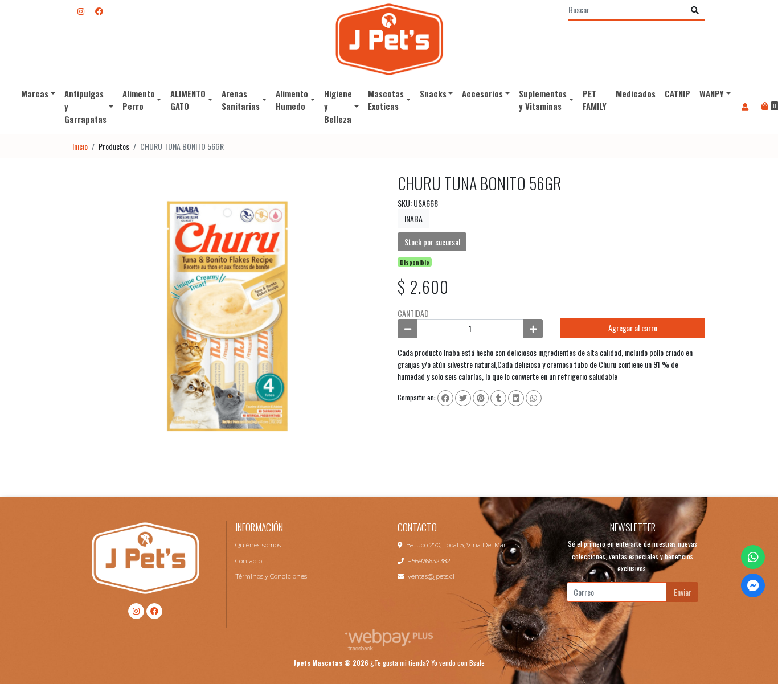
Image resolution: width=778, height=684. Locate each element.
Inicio (80, 146)
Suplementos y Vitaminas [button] (543, 100)
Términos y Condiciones (271, 576)
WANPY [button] (711, 93)
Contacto (248, 561)
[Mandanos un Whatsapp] (753, 557)
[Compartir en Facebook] (445, 398)
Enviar (682, 592)
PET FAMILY (595, 100)
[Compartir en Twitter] (463, 398)
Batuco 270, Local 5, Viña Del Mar (456, 545)
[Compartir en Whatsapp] (534, 398)
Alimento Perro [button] (138, 100)
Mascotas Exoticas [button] (386, 100)
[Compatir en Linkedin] (516, 398)
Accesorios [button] (482, 93)
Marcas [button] (34, 93)
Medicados (636, 93)
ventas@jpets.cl (431, 576)
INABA (413, 218)
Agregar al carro (632, 328)
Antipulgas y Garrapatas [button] (85, 106)
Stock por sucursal (432, 242)
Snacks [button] (433, 93)
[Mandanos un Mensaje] (753, 585)
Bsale (477, 662)
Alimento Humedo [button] (292, 100)
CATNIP (677, 93)
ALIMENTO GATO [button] (188, 100)
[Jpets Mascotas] (389, 39)
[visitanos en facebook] (99, 10)
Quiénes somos (258, 545)
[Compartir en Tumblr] (498, 398)
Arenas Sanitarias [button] (241, 100)
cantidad (413, 313)
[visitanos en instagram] (81, 10)
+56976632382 (429, 561)
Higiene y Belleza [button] (338, 106)
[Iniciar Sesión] (745, 106)
